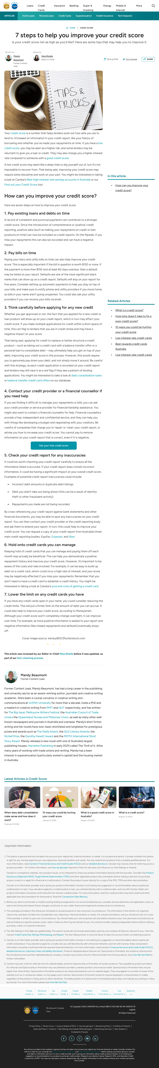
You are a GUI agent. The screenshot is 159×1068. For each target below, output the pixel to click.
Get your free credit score (53, 445)
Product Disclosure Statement (63, 1052)
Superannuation (84, 15)
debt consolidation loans (86, 375)
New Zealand (120, 1029)
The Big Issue (17, 712)
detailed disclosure (98, 864)
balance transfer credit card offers (28, 380)
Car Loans (53, 992)
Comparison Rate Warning (74, 896)
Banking (131, 991)
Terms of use (48, 1026)
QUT (61, 707)
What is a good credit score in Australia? (97, 814)
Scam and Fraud (40, 1029)
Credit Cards (65, 15)
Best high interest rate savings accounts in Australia (59, 179)
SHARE (150, 59)
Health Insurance (104, 15)
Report (60, 934)
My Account (51, 1008)
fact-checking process (30, 658)
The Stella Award (47, 731)
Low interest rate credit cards (133, 338)
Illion (72, 536)
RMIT (49, 707)
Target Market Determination (90, 1052)
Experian (57, 536)
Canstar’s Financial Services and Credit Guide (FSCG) (55, 864)
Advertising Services (103, 1029)
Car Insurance (118, 992)
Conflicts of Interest (121, 1026)
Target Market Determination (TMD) (52, 876)
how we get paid (60, 867)
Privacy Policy (34, 1026)
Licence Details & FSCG (66, 1026)
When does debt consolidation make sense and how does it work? (21, 816)
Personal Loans (46, 15)
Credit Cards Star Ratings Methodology (33, 934)
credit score (18, 133)
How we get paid (86, 1026)
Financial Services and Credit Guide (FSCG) (131, 947)
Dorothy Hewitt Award (39, 736)
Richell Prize (11, 736)
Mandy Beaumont (19, 58)
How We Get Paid (140, 955)
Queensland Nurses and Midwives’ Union (43, 717)
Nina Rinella (47, 56)
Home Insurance (104, 992)
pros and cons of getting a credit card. (75, 586)
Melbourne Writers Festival (42, 712)
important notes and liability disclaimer (44, 951)
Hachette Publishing (40, 745)
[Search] (153, 6)
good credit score (58, 158)
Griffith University (40, 703)
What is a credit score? (129, 310)
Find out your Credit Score (21, 184)
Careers (52, 1029)
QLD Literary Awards (76, 731)
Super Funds (75, 992)
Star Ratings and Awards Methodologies (75, 1029)
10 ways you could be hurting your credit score (59, 814)
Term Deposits (125, 15)
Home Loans (28, 15)
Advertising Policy (103, 1026)
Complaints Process (79, 1032)
